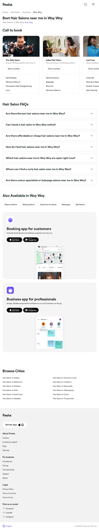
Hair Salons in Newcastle (62, 386)
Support (6, 474)
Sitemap (6, 450)
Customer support (10, 442)
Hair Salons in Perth (10, 390)
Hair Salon (15, 12)
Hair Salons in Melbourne (12, 382)
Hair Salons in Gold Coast (13, 394)
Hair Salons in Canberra (62, 382)
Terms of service (9, 493)
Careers (6, 438)
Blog (4, 446)
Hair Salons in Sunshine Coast (65, 378)
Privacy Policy (8, 489)
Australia (27, 12)
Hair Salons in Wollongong (63, 390)
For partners (7, 461)
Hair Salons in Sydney (11, 378)
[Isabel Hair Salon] (61, 65)
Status (5, 478)
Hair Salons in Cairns (61, 394)
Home (5, 12)
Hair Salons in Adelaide (12, 398)
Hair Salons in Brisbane (12, 386)
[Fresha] (7, 4)
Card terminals (8, 470)
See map (29, 22)
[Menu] (93, 4)
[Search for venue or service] (85, 4)
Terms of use (8, 497)
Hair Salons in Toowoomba (63, 398)
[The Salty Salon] (21, 65)
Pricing (5, 466)
